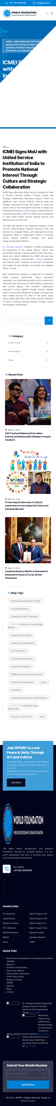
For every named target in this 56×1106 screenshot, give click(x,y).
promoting (15, 690)
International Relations (21, 666)
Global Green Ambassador (22, 643)
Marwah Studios (36, 932)
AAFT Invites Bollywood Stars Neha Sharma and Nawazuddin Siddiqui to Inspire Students (28, 436)
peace (43, 682)
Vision (5, 942)
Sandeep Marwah (37, 937)
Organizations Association (18, 973)
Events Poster (14, 343)
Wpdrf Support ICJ (37, 923)
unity (42, 716)
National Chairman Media (22, 682)
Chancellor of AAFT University (24, 616)
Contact (10, 992)
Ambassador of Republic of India (25, 601)
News (10, 360)
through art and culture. (21, 716)
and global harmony (20, 609)
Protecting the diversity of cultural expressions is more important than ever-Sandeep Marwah (27, 505)
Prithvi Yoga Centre (15, 976)
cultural (39, 259)
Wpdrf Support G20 (38, 914)
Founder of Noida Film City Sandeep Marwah (25, 626)
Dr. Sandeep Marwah (12, 247)
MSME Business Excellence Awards (26, 674)
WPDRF (10, 983)
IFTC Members (9, 928)
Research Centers (10, 923)
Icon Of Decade (18, 651)
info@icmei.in (43, 3)
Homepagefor (14, 351)
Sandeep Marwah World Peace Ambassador (23, 707)
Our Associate (9, 914)
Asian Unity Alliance (15, 970)
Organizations (9, 918)
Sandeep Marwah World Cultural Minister (29, 698)
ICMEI (26, 210)
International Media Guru (22, 659)
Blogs (9, 989)
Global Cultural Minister (21, 635)
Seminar (10, 986)
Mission (6, 937)
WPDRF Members (10, 932)
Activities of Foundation (17, 967)
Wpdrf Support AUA (38, 928)
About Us (11, 964)
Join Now (16, 782)
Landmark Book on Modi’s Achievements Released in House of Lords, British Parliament (26, 574)
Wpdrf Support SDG (38, 918)
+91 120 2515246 (17, 2)
